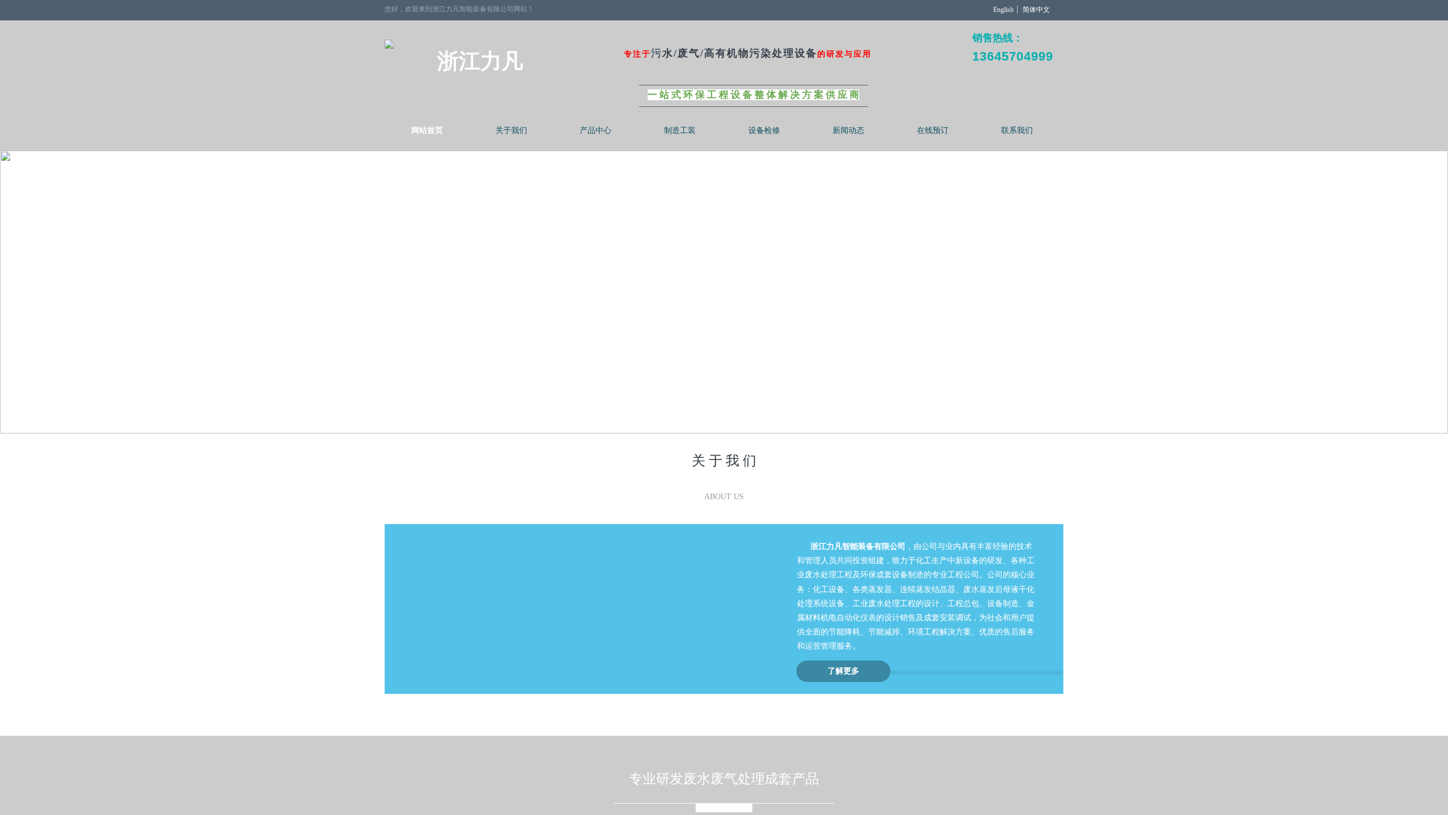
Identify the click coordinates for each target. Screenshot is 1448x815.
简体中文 (1036, 10)
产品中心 (595, 130)
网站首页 (427, 130)
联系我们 (1017, 130)
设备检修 (764, 130)
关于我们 (511, 130)
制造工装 (680, 130)
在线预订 (933, 130)
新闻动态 (848, 130)
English (1003, 10)
